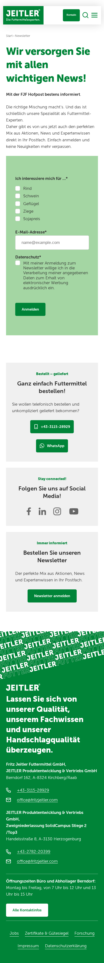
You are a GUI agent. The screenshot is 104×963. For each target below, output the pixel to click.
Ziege (28, 211)
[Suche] (85, 15)
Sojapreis (31, 218)
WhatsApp (55, 446)
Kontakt (71, 14)
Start (9, 36)
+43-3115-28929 (55, 427)
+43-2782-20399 (33, 851)
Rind (27, 188)
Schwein (31, 195)
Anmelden (30, 309)
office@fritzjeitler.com (37, 799)
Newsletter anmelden (52, 596)
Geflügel (31, 203)
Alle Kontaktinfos (27, 910)
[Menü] (94, 15)
